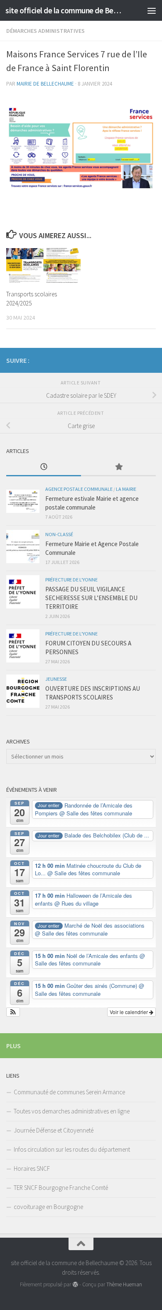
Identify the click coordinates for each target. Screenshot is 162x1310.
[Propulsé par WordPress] (75, 1284)
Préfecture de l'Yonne (71, 579)
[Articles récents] (43, 467)
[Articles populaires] (118, 467)
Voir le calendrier (129, 1011)
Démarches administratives (45, 30)
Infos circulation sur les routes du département (72, 1149)
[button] (13, 1012)
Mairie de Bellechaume (45, 83)
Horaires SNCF (32, 1168)
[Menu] (151, 10)
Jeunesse (56, 679)
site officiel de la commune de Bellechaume (63, 10)
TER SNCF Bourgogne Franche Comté (61, 1188)
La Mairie (126, 489)
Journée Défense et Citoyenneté (53, 1130)
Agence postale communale (79, 489)
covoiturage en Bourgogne (48, 1207)
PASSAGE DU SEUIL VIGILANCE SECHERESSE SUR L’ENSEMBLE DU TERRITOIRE (91, 598)
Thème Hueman (124, 1284)
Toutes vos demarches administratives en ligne (72, 1111)
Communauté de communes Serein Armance (69, 1092)
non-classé (59, 534)
